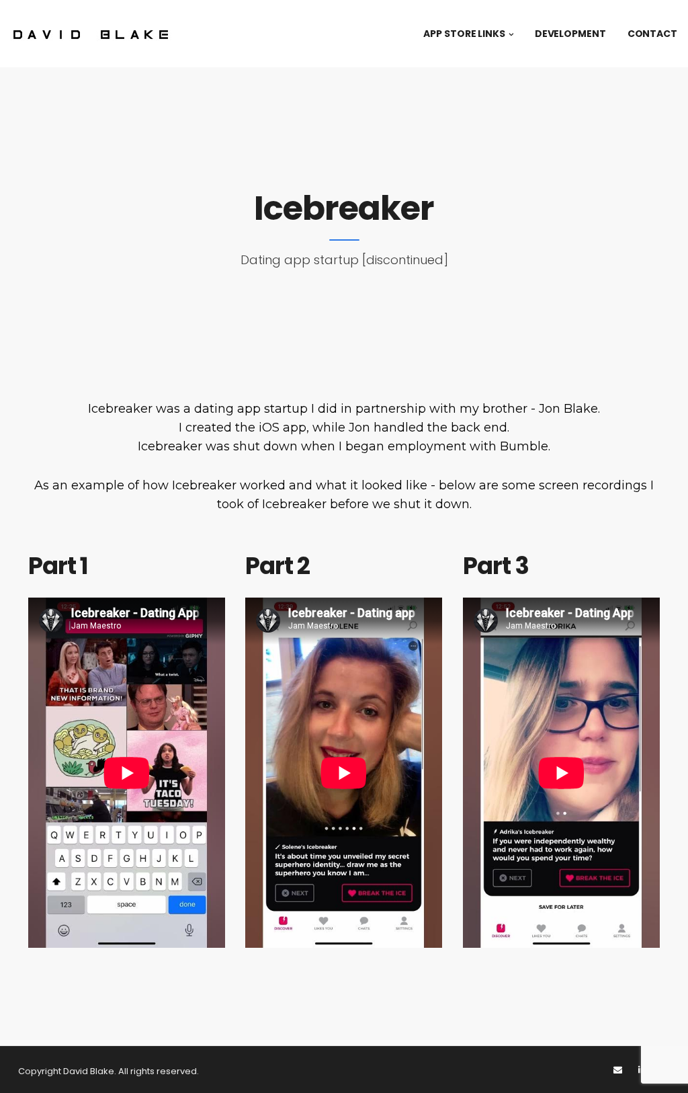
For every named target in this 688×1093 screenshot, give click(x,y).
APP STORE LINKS (464, 33)
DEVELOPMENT (570, 33)
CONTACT (652, 33)
